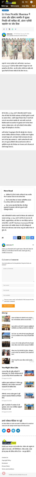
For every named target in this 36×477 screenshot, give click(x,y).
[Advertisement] (18, 92)
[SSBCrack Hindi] (10, 2)
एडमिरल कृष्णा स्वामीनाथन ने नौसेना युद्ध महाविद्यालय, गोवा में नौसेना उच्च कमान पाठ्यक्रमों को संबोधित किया (12, 385)
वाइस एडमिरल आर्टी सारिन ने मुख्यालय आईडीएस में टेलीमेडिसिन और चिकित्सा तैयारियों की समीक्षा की (23, 327)
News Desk (9, 34)
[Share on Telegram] (15, 29)
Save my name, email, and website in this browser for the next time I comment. (19, 300)
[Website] (33, 245)
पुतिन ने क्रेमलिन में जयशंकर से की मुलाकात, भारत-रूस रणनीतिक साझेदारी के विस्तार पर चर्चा (12, 407)
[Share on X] (9, 29)
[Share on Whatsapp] (12, 29)
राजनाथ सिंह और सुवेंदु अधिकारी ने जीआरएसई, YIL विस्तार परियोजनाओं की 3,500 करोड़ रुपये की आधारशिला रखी (12, 373)
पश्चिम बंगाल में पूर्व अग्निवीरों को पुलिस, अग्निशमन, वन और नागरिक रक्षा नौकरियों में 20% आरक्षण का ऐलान (23, 352)
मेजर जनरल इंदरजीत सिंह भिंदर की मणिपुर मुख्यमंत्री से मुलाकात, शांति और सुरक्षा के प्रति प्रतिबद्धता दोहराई (16, 207)
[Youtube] (9, 431)
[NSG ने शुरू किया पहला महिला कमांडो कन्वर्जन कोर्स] (6, 361)
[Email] (23, 237)
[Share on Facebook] (6, 29)
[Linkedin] (18, 431)
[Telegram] (13, 431)
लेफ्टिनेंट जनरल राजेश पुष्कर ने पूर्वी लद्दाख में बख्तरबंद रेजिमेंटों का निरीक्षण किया (11, 396)
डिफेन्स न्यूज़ (5, 10)
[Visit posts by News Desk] (4, 35)
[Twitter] (4, 431)
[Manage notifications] (3, 473)
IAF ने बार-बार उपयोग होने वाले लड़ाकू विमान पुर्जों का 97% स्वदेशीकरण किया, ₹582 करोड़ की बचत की (23, 335)
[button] (3, 2)
